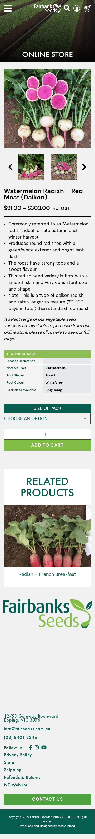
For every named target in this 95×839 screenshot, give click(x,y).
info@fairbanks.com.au (27, 728)
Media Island (66, 826)
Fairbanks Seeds (40, 817)
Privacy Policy (18, 754)
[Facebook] (30, 747)
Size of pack (47, 408)
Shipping (13, 769)
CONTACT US (47, 799)
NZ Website (15, 784)
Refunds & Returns (22, 777)
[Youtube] (44, 747)
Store (9, 762)
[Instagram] (37, 747)
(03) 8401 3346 (20, 737)
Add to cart (47, 445)
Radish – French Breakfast (47, 574)
